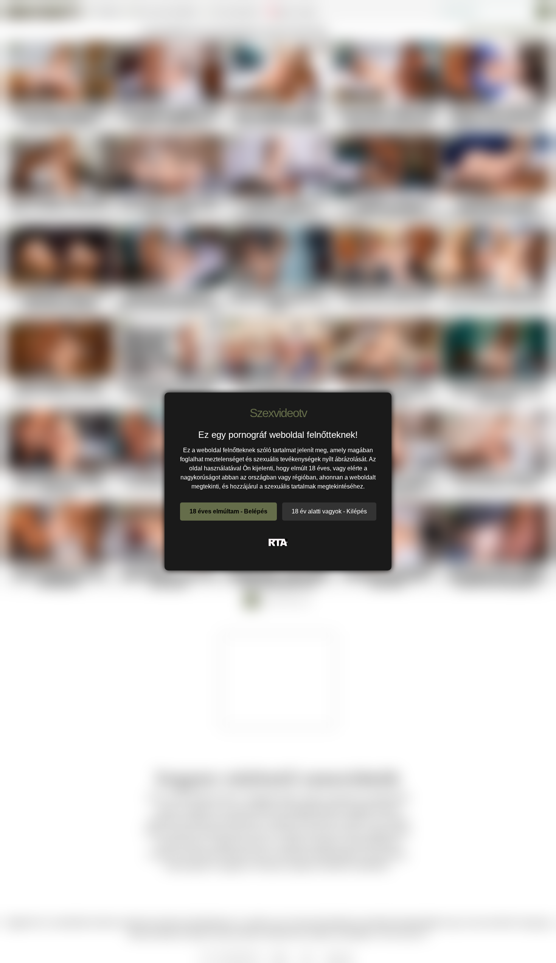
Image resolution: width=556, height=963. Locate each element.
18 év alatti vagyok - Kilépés (329, 511)
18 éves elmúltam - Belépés (228, 511)
